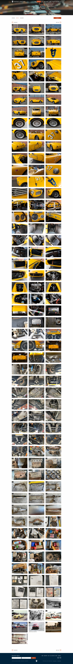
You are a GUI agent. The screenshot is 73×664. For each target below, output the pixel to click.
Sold (42, 1)
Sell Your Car (46, 1)
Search (60, 1)
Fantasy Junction (18, 2)
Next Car (57, 22)
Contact (59, 655)
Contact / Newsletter (55, 1)
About (50, 1)
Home (35, 1)
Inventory (38, 1)
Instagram (58, 658)
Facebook (60, 658)
